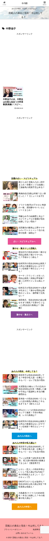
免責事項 (36, 529)
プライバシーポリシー (13, 529)
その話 (24, 3)
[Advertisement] (24, 60)
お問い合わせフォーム (24, 533)
